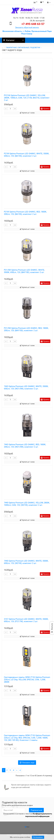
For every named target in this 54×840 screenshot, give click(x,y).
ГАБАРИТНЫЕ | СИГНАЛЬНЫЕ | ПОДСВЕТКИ (23, 47)
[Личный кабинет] (48, 2)
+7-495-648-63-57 (32, 24)
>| (20, 770)
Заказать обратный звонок (27, 27)
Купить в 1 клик (28, 113)
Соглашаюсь (38, 837)
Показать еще (28, 763)
